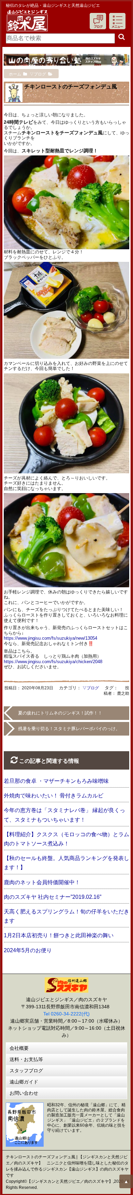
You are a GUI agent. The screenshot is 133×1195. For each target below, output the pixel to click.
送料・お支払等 (26, 1059)
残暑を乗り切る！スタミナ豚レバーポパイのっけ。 (69, 728)
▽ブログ (91, 688)
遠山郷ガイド (24, 1081)
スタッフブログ (26, 1070)
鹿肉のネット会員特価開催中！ (42, 882)
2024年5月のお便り (28, 950)
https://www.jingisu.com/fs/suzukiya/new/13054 (50, 638)
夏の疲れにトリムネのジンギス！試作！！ (60, 713)
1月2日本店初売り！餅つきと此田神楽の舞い (59, 935)
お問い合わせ (24, 1093)
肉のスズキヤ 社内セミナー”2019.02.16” (52, 897)
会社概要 (19, 1048)
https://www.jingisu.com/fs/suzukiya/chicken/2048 (53, 661)
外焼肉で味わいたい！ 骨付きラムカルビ (53, 795)
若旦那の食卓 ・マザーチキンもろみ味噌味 (56, 781)
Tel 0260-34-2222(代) (66, 1013)
